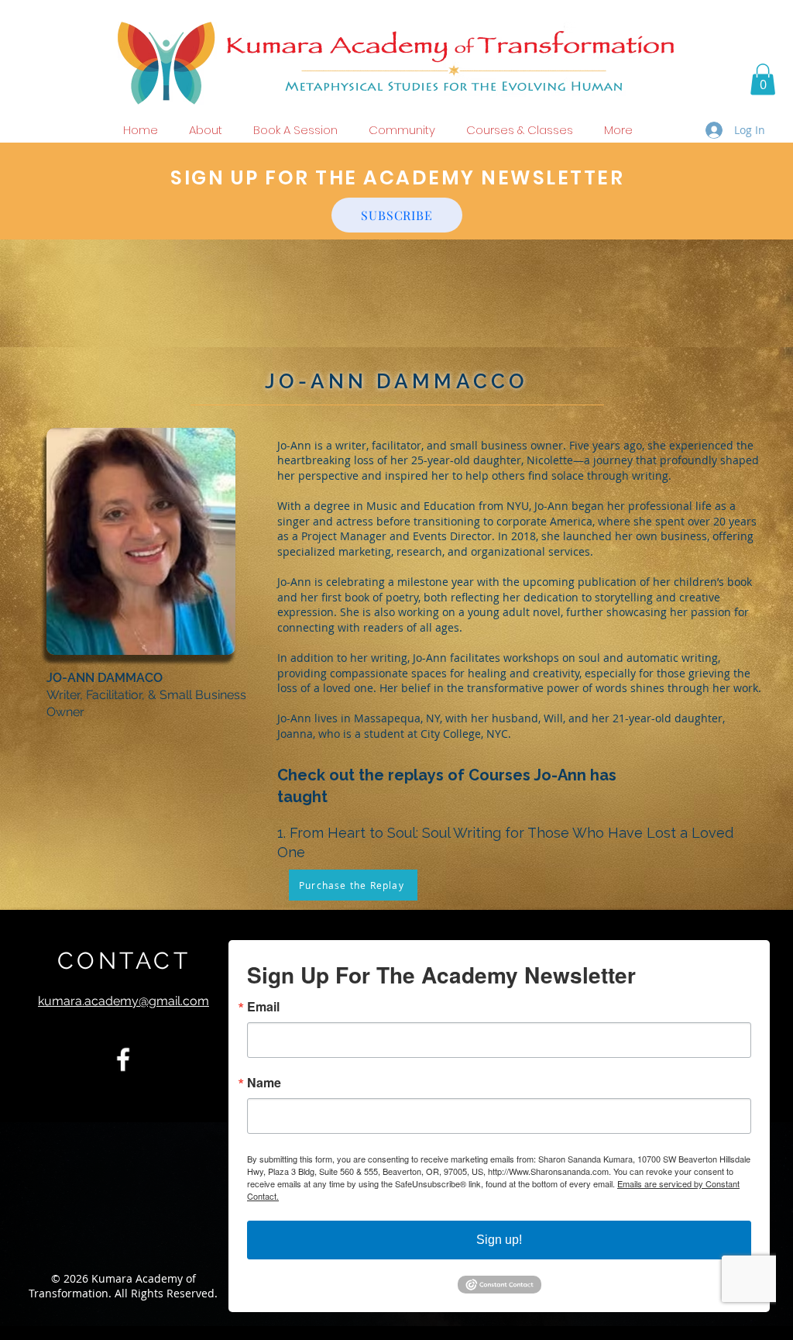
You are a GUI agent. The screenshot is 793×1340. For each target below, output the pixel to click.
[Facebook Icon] (123, 1059)
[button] (763, 79)
